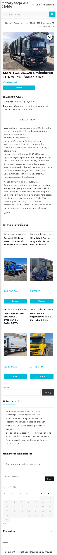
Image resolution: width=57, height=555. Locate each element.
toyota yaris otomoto (22, 109)
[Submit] (52, 14)
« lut (5, 524)
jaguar (20, 106)
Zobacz (19, 88)
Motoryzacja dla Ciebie (15, 4)
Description (27, 119)
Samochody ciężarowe (25, 101)
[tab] (28, 120)
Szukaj (6, 388)
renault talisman (33, 106)
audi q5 (12, 106)
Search (49, 479)
